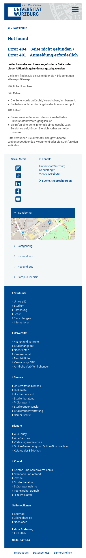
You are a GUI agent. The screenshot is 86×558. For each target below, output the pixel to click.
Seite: (15, 540)
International (21, 322)
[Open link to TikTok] (16, 176)
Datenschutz (41, 552)
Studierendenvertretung (28, 410)
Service (18, 377)
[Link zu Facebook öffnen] (16, 191)
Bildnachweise (23, 517)
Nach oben (20, 522)
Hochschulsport (24, 394)
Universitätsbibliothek (27, 386)
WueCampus (22, 438)
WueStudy (20, 434)
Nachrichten (21, 350)
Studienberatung (24, 398)
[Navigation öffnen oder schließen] (75, 9)
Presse (18, 478)
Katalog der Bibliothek (27, 450)
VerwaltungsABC (24, 362)
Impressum (21, 552)
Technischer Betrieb (26, 490)
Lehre (17, 314)
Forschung (20, 310)
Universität (20, 301)
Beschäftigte (22, 358)
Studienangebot (24, 345)
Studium (19, 305)
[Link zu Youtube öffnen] (16, 199)
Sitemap (19, 513)
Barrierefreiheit (63, 552)
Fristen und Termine (26, 341)
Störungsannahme (25, 486)
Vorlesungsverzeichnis (28, 442)
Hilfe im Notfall (23, 494)
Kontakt (46, 159)
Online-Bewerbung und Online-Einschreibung (41, 446)
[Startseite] (9, 28)
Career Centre (22, 415)
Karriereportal (22, 354)
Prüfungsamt (22, 402)
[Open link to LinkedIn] (16, 184)
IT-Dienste (20, 390)
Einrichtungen (22, 318)
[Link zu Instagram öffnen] (16, 168)
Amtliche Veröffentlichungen (31, 366)
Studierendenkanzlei (26, 406)
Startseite (20, 293)
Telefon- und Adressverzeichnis (33, 470)
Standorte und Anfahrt (27, 474)
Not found (20, 28)
